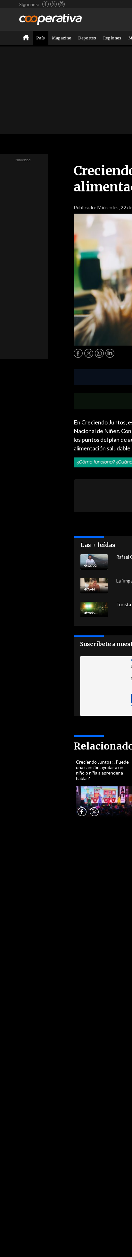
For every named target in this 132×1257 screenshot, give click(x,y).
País (40, 38)
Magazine (61, 38)
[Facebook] (45, 4)
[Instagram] (61, 4)
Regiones (112, 38)
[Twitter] (53, 4)
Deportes (87, 38)
